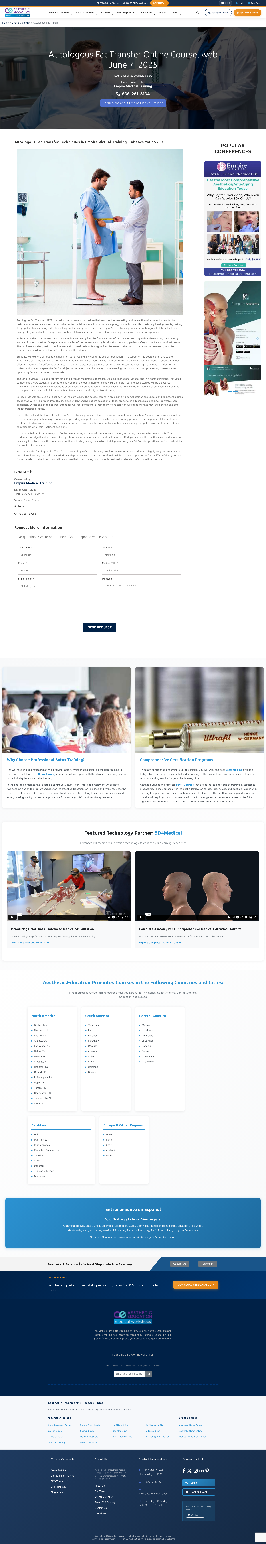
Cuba (37, 1160)
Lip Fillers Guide (120, 1425)
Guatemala (148, 1061)
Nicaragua (147, 1035)
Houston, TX (41, 1066)
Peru (90, 1030)
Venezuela (94, 1025)
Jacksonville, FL (43, 1098)
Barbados (39, 1176)
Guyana (92, 1072)
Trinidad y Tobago (44, 1171)
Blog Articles (58, 1492)
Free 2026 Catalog (105, 1502)
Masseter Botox (55, 1436)
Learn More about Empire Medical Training (133, 103)
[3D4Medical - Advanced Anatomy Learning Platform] (232, 338)
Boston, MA (40, 1025)
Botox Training (47, 774)
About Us (100, 1485)
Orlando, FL (40, 1072)
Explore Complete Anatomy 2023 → (160, 942)
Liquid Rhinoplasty (89, 1436)
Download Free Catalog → (196, 1284)
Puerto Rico (40, 1139)
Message (107, 578)
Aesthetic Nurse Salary (190, 1431)
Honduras (147, 1030)
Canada (38, 1103)
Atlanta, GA (40, 1040)
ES (228, 3)
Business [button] (106, 12)
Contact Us (179, 1263)
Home (5, 22)
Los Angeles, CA (43, 1035)
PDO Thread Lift (59, 1481)
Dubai (109, 1134)
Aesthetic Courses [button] (59, 12)
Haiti (36, 1134)
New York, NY (41, 1030)
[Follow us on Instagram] (196, 1470)
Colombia (93, 1066)
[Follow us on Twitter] (189, 1470)
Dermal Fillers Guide (90, 1425)
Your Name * (25, 547)
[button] (208, 218)
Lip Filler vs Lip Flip (154, 1425)
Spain (109, 1144)
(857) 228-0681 (154, 1481)
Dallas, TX (39, 1051)
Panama (146, 1045)
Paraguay (93, 1040)
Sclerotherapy (58, 1486)
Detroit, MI (40, 1056)
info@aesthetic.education (153, 1493)
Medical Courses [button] (85, 12)
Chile (91, 1056)
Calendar (208, 1263)
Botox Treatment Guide (59, 1425)
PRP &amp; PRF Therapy (157, 1436)
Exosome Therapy (56, 1442)
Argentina (93, 1051)
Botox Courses (185, 784)
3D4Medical (168, 833)
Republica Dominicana (46, 1150)
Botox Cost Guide (88, 1442)
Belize (145, 1051)
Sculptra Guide (120, 1431)
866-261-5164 (136, 94)
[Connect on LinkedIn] (202, 1470)
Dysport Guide (55, 1431)
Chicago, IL (40, 1061)
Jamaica (38, 1155)
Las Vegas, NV (42, 1045)
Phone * (22, 563)
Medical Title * (110, 563)
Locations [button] (147, 12)
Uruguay (92, 1045)
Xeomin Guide (87, 1431)
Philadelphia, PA (43, 1077)
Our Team (100, 1491)
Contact (159, 1536)
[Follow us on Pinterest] (207, 1470)
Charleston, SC (42, 1093)
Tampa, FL (40, 1087)
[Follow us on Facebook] (183, 1470)
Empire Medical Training (133, 86)
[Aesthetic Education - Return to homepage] (17, 13)
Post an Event (198, 1491)
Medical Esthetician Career (192, 1436)
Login (193, 1482)
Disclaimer (100, 1513)
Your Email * (108, 547)
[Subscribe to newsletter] (148, 1374)
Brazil (91, 1061)
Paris (109, 1139)
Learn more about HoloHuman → (30, 942)
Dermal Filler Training (62, 1475)
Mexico (146, 1025)
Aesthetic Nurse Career (190, 1425)
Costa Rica (148, 1056)
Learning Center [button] (126, 12)
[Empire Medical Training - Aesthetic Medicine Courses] (232, 218)
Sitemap (167, 1536)
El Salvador (148, 1040)
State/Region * (26, 578)
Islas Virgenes (42, 1144)
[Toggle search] (197, 13)
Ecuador (92, 1035)
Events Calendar (21, 22)
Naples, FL (40, 1082)
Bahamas (39, 1165)
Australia (111, 1150)
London (110, 1155)
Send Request (100, 627)
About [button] (175, 12)
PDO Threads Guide (122, 1436)
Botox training (234, 769)
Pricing (163, 12)
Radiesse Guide (152, 1431)
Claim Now (158, 3)
